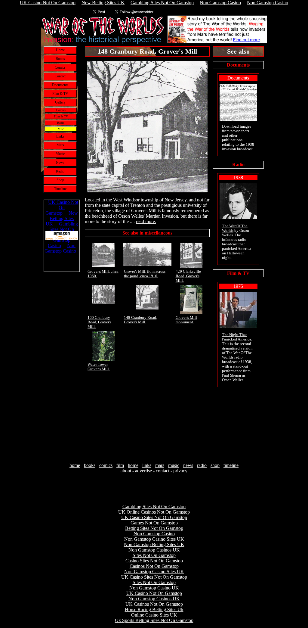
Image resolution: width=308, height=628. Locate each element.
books (89, 465)
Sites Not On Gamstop (154, 555)
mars (159, 465)
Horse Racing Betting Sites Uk (154, 609)
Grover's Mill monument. (186, 320)
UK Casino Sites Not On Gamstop (154, 517)
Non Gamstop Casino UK (154, 587)
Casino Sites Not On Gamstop (154, 560)
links (146, 465)
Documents (60, 85)
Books (60, 59)
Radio (60, 122)
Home (60, 50)
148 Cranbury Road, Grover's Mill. (140, 320)
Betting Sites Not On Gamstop (154, 528)
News (60, 162)
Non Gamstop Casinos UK (154, 549)
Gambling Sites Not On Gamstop (154, 506)
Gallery (60, 102)
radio (202, 465)
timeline (231, 465)
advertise (143, 470)
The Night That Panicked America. (237, 337)
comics (105, 465)
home (74, 465)
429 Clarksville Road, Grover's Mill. (188, 276)
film (120, 465)
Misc (61, 129)
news (188, 465)
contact (162, 470)
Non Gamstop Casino (154, 533)
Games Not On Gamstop (154, 522)
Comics (60, 67)
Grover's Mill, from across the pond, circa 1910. (144, 273)
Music (60, 154)
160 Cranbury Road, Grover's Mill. (99, 322)
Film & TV (60, 94)
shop (215, 465)
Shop (60, 180)
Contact (60, 76)
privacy (180, 470)
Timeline (60, 189)
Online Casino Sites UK (154, 614)
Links (60, 136)
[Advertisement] (62, 367)
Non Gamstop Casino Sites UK (154, 539)
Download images (236, 126)
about (126, 470)
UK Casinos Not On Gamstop (154, 604)
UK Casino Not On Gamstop (154, 593)
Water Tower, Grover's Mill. (99, 366)
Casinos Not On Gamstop (154, 566)
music (173, 465)
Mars (60, 145)
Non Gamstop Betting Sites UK (154, 544)
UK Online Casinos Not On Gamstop (154, 512)
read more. (146, 221)
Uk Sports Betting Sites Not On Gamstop (154, 620)
